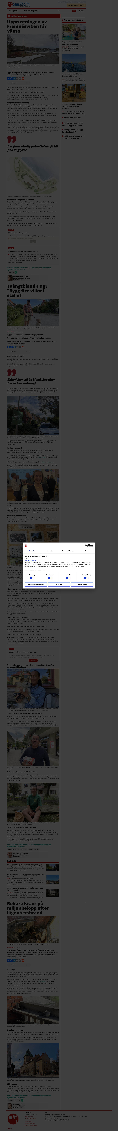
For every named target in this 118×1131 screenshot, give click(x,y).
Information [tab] (50, 551)
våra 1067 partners (30, 560)
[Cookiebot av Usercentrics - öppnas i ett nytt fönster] (86, 545)
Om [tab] (86, 551)
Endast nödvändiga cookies (36, 584)
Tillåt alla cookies (82, 584)
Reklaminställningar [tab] (68, 551)
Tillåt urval (59, 584)
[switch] (50, 578)
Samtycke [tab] (32, 551)
